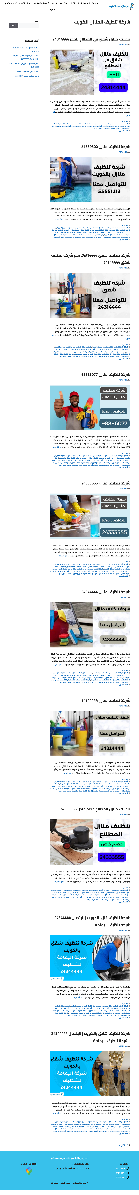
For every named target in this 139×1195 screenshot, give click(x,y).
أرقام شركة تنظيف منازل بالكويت (115, 123)
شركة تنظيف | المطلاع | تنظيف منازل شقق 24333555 (26, 57)
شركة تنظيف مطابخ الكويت (80, 462)
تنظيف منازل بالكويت (71, 230)
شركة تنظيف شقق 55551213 (27, 76)
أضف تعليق (123, 130)
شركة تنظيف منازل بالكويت (85, 237)
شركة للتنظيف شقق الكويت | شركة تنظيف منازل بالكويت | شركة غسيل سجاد (86, 356)
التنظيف (125, 121)
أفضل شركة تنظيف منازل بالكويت (115, 455)
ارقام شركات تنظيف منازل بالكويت (69, 890)
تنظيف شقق (86, 346)
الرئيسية (95, 3)
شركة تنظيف (98, 123)
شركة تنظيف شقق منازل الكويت (99, 354)
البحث (36, 21)
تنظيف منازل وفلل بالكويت (114, 232)
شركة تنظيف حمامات (94, 126)
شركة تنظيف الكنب (85, 123)
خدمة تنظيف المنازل (112, 894)
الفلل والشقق (84, 3)
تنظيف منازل (84, 230)
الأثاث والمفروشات (42, 3)
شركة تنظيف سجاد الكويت (98, 351)
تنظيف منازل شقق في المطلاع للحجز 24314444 (91, 39)
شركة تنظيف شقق (79, 126)
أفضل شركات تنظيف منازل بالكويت (115, 1005)
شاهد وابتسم (11, 3)
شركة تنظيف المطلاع (70, 123)
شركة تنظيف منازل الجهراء (106, 237)
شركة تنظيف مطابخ (64, 126)
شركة (121, 1010)
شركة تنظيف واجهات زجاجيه (104, 128)
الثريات (55, 3)
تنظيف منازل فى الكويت (121, 349)
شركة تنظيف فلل (108, 1013)
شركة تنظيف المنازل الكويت (114, 234)
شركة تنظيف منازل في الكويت (98, 899)
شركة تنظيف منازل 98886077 (105, 374)
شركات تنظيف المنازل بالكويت (93, 232)
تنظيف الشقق (97, 346)
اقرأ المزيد (59, 219)
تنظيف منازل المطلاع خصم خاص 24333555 (95, 809)
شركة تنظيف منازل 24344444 (105, 591)
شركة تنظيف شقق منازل (63, 234)
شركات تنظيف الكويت (104, 349)
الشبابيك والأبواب (67, 3)
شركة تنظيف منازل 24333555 (105, 483)
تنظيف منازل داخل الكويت (89, 892)
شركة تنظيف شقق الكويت (64, 351)
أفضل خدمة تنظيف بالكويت (92, 227)
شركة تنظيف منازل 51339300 (105, 146)
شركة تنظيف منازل (123, 237)
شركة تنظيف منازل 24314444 (105, 700)
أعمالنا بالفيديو (25, 3)
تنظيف (73, 1005)
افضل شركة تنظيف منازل (99, 230)
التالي (121, 1145)
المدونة (52, 9)
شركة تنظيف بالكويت (111, 126)
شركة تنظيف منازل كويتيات (64, 237)
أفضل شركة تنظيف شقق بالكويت (69, 227)
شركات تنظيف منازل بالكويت (70, 232)
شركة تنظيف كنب (80, 354)
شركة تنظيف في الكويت (92, 1013)
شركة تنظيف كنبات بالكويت (101, 462)
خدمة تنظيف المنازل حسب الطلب (92, 894)
